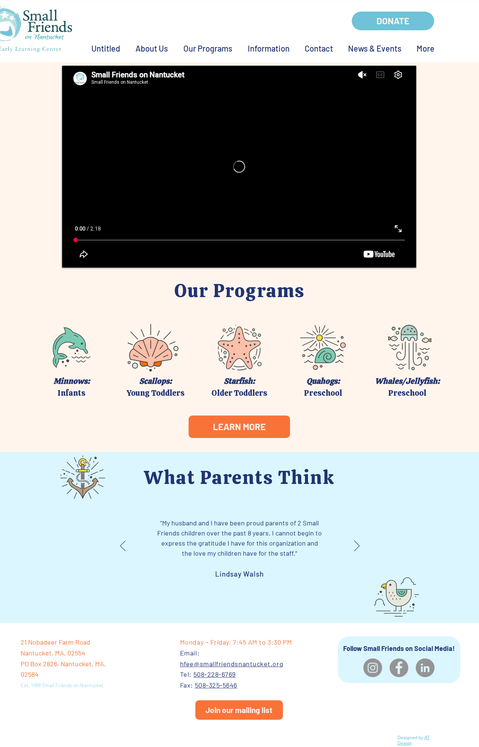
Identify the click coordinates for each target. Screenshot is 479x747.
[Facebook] (399, 667)
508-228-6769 (214, 674)
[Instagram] (372, 667)
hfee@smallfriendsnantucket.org (231, 664)
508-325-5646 (216, 685)
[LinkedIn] (425, 667)
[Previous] (123, 546)
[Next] (357, 546)
